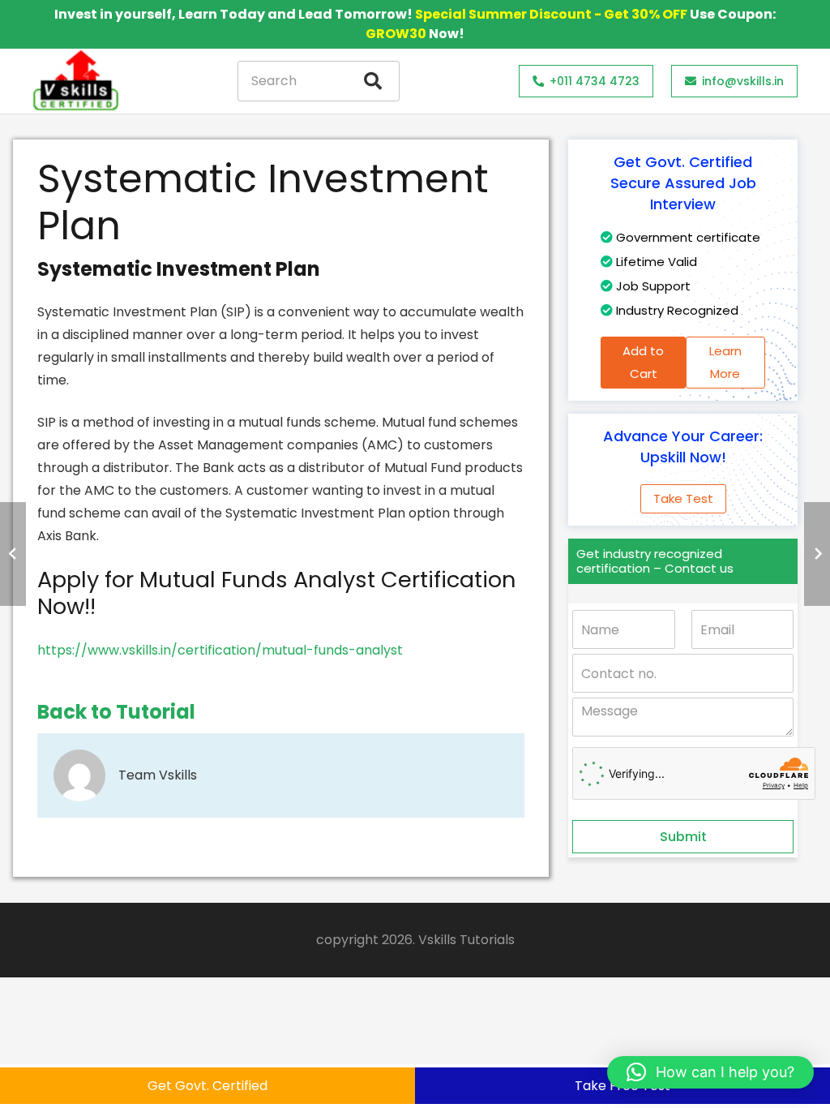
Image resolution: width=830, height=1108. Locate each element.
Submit (683, 836)
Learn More (725, 362)
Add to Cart (643, 362)
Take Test (683, 498)
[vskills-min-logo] (75, 81)
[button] (710, 1072)
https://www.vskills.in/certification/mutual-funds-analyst (220, 650)
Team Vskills (157, 775)
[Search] (373, 81)
